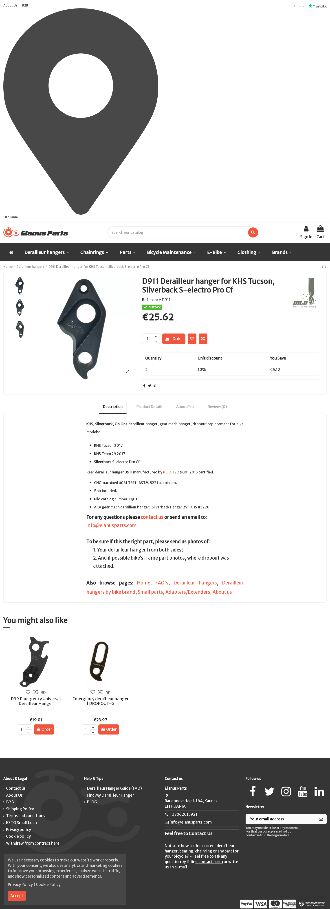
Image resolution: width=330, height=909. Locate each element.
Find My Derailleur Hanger (110, 795)
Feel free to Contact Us (188, 833)
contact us (152, 517)
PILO (167, 472)
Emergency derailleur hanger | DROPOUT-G (100, 701)
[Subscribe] (321, 819)
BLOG (92, 802)
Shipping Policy (20, 809)
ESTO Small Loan (21, 822)
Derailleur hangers (195, 583)
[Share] (144, 385)
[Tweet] (149, 385)
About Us (10, 5)
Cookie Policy (48, 884)
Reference (151, 299)
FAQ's (161, 583)
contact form (210, 861)
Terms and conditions (25, 815)
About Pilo (185, 406)
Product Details (149, 406)
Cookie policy (18, 836)
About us (222, 592)
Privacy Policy (20, 884)
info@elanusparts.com (111, 525)
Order (177, 338)
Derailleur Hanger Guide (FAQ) (114, 788)
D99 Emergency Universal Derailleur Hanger (36, 701)
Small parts (150, 592)
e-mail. (181, 867)
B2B (25, 5)
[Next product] (326, 266)
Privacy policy (18, 829)
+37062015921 (183, 814)
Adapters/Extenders (187, 592)
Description (113, 406)
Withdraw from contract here (32, 843)
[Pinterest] (155, 385)
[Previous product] (323, 266)
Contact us (16, 788)
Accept (16, 895)
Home (143, 583)
